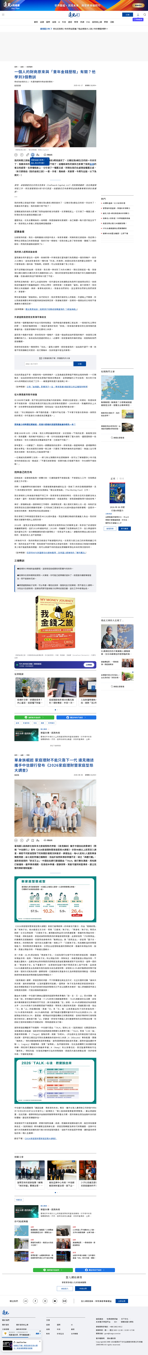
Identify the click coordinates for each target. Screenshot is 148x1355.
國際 (48, 21)
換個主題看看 (118, 438)
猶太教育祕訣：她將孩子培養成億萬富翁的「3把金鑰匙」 (51, 309)
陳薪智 (16, 775)
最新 (36, 21)
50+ (115, 1321)
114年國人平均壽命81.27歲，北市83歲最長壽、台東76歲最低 (84, 1231)
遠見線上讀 (97, 21)
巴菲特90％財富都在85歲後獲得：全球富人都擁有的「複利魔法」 (56, 552)
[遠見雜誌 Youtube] (54, 1301)
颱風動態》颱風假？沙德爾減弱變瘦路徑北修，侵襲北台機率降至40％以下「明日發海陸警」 (42, 1231)
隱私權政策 (111, 1338)
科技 (64, 21)
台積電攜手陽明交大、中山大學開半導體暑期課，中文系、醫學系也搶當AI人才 (117, 520)
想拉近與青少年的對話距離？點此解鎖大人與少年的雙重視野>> (80, 28)
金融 (54, 21)
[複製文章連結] (28, 154)
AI (59, 21)
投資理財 (30, 67)
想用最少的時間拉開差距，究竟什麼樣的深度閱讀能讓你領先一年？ (45, 424)
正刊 (113, 478)
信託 (35, 723)
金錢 (92, 164)
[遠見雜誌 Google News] (64, 1301)
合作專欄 (74, 1333)
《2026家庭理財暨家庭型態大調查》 (41, 1138)
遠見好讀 (17, 85)
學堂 (106, 21)
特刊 (122, 478)
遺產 (42, 723)
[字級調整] (38, 154)
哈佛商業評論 (112, 1319)
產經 (70, 21)
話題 (42, 21)
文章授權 (5, 1329)
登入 (33, 163)
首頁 (15, 67)
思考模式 (51, 723)
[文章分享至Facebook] (22, 154)
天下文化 (124, 1319)
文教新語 (108, 514)
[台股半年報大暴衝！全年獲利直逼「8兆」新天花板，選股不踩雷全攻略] (63, 1256)
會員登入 (64, 1288)
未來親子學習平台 (103, 1321)
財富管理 (26, 723)
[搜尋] (144, 14)
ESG (88, 21)
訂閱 (127, 14)
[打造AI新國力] (117, 493)
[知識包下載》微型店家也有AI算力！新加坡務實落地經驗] (8, 1345)
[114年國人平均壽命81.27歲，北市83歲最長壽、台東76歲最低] (63, 1230)
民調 (82, 21)
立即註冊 (121, 1301)
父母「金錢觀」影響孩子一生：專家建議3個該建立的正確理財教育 (57, 386)
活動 (112, 21)
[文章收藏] (32, 155)
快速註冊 (83, 1288)
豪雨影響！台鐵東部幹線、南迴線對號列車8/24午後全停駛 (42, 1256)
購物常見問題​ (21, 1329)
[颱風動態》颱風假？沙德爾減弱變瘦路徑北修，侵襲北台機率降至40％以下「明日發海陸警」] (21, 1230)
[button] (93, 688)
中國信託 (19, 1200)
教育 (76, 21)
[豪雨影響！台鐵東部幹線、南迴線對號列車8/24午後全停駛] (21, 1256)
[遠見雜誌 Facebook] (35, 1301)
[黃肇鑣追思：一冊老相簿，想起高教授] (63, 1243)
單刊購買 (124, 528)
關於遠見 (5, 1325)
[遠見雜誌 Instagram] (45, 1301)
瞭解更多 (138, 5)
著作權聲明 (100, 1338)
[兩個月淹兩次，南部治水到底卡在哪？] (21, 1243)
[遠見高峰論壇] (11, 5)
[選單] (3, 14)
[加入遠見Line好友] (25, 1301)
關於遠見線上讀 (22, 1325)
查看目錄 (110, 528)
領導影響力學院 (127, 1321)
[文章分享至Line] (16, 154)
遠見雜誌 (99, 1319)
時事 (28, 755)
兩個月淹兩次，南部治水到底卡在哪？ (42, 1243)
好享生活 (60, 1333)
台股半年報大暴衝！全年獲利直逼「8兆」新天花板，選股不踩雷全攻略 (84, 1256)
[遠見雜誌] (74, 14)
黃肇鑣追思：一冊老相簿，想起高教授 (84, 1243)
